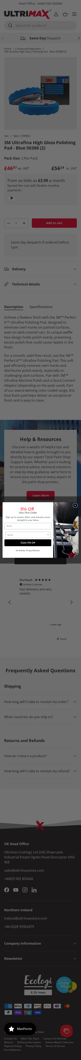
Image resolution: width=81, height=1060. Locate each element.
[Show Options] (48, 535)
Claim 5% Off (28, 542)
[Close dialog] (75, 505)
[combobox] (27, 535)
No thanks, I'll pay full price (28, 550)
